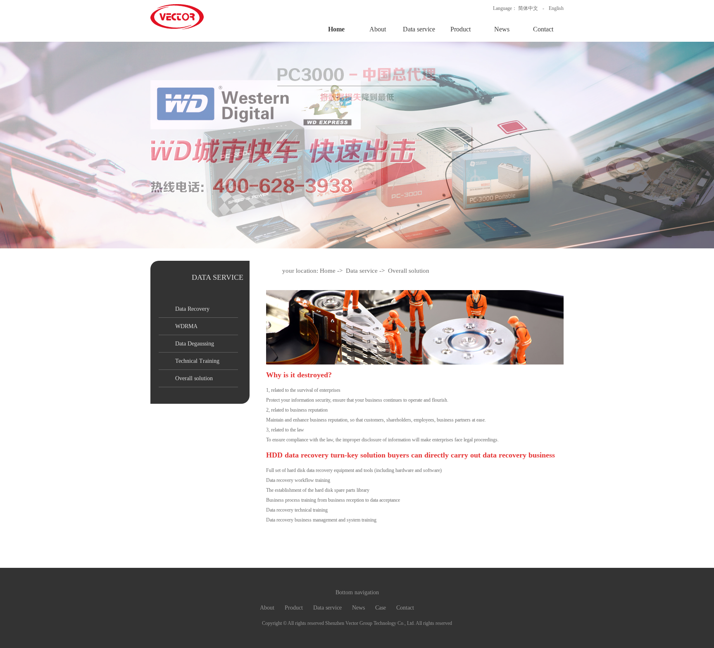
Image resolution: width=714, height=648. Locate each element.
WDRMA (186, 326)
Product (460, 29)
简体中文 (528, 8)
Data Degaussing (194, 344)
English (556, 8)
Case (380, 608)
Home (336, 29)
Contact (543, 29)
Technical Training (197, 361)
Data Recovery (192, 309)
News (501, 29)
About (377, 29)
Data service (419, 29)
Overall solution (194, 378)
